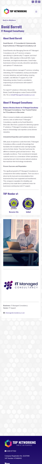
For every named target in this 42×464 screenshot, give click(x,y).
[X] (33, 1)
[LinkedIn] (36, 1)
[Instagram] (39, 1)
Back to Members (9, 20)
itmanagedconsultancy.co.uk (15, 313)
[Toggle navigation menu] (36, 11)
